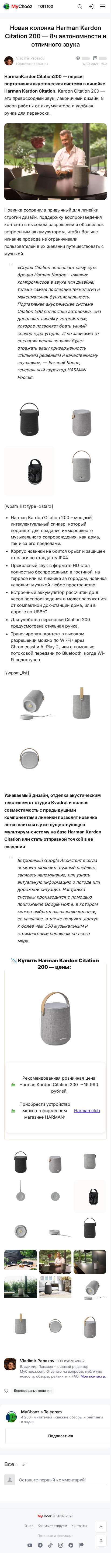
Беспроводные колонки (32, 1391)
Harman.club (87, 1110)
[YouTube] (29, 1545)
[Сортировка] (24, 1464)
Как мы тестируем (52, 1526)
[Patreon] (81, 1545)
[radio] (11, 1464)
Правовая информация (55, 1536)
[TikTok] (50, 1545)
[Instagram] (60, 1545)
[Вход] (91, 6)
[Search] (79, 6)
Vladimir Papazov (30, 58)
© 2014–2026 (55, 1515)
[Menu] (102, 6)
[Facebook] (70, 1545)
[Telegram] (40, 1545)
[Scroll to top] (101, 1527)
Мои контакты (93, 1376)
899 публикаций (71, 1361)
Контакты (79, 1526)
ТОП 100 (45, 6)
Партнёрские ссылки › (32, 64)
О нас (29, 1526)
